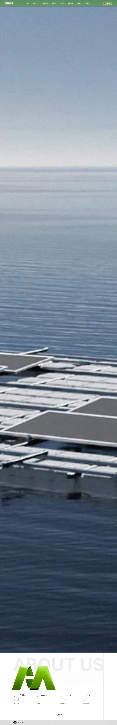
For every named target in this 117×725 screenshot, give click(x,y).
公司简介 (35, 3)
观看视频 (12, 628)
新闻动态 (70, 3)
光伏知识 (79, 3)
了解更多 (57, 715)
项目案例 (62, 3)
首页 (28, 3)
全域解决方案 (45, 3)
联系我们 (87, 3)
